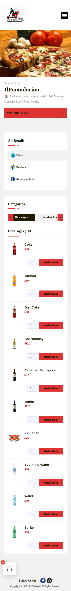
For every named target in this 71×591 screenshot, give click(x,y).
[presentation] (10, 217)
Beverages (21, 217)
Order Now (51, 262)
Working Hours (17, 112)
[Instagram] (49, 580)
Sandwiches (49, 217)
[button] (64, 15)
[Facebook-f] (43, 580)
